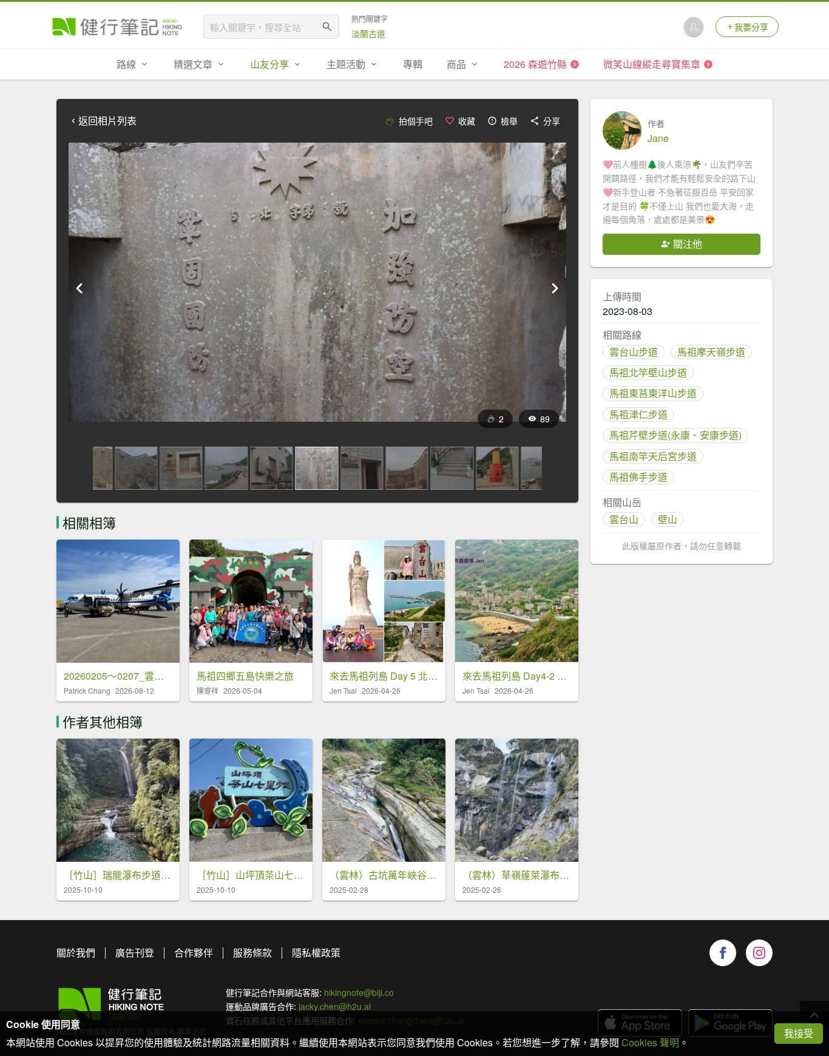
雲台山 (623, 519)
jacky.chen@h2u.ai (335, 1006)
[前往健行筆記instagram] (759, 952)
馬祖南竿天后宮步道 (653, 456)
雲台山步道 (633, 352)
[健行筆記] (117, 27)
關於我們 (75, 953)
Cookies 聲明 (650, 1042)
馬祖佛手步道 (638, 477)
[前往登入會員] (693, 26)
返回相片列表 (107, 120)
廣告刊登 (134, 953)
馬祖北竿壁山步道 (648, 372)
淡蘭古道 (368, 33)
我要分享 (751, 27)
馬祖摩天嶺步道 (711, 352)
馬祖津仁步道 (638, 414)
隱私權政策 (316, 953)
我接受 (798, 1033)
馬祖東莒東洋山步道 (653, 393)
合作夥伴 (193, 953)
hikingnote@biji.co (359, 992)
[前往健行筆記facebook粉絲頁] (722, 952)
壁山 (667, 519)
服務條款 (252, 953)
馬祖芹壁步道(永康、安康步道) (675, 435)
